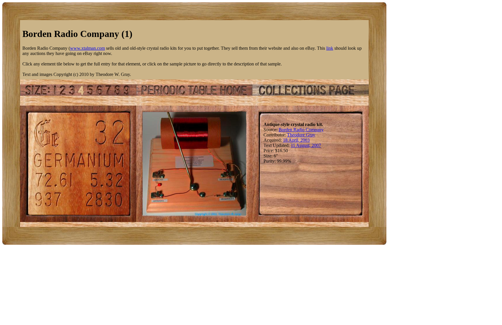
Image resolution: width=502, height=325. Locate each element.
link (329, 48)
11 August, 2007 (306, 145)
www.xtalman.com (87, 48)
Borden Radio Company (301, 129)
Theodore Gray (301, 134)
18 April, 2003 (296, 140)
